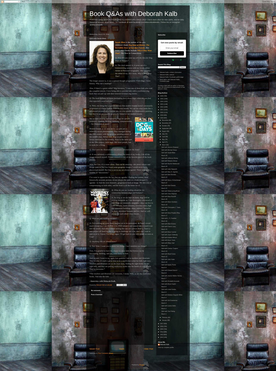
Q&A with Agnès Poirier (168, 265)
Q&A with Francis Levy (168, 226)
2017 (162, 323)
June (163, 136)
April (163, 142)
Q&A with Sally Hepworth (169, 169)
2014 (162, 332)
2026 (162, 96)
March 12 (164, 256)
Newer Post (94, 349)
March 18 (164, 210)
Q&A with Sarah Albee (168, 153)
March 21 (164, 188)
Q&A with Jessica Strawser (169, 147)
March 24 (164, 166)
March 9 (163, 267)
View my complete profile (166, 347)
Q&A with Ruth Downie (168, 185)
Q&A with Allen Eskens (168, 224)
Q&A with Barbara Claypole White (171, 295)
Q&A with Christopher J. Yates (170, 207)
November (165, 123)
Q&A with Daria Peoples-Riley (170, 213)
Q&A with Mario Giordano (169, 202)
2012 (162, 337)
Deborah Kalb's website (167, 75)
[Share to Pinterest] (126, 285)
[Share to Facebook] (124, 285)
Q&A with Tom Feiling (168, 311)
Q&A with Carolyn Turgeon (169, 248)
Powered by (166, 60)
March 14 (164, 246)
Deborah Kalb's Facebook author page (171, 77)
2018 (162, 118)
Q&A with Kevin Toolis (168, 240)
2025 (162, 99)
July (163, 134)
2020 (162, 112)
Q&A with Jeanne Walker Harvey (171, 276)
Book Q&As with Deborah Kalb (133, 13)
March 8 (163, 273)
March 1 (163, 314)
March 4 (163, 297)
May (163, 139)
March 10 (164, 262)
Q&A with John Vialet (168, 259)
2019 (162, 115)
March (164, 145)
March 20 (164, 199)
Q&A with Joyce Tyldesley (169, 235)
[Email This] (117, 285)
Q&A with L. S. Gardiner (168, 218)
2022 (162, 107)
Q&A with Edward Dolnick (169, 270)
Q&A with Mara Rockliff (168, 196)
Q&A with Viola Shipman (169, 194)
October (164, 126)
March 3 (163, 303)
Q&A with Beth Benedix (168, 174)
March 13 (164, 251)
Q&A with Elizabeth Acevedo (170, 281)
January (164, 320)
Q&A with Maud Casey (168, 254)
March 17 (164, 215)
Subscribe (172, 53)
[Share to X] (122, 285)
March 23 (164, 177)
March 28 (164, 155)
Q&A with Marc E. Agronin (169, 172)
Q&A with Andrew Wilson (169, 237)
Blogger (141, 365)
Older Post (148, 349)
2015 (162, 329)
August (164, 131)
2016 (162, 326)
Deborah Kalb (164, 344)
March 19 (164, 205)
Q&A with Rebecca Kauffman (170, 191)
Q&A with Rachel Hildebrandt (170, 164)
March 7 (163, 278)
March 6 (163, 287)
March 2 (163, 308)
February (165, 317)
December (165, 120)
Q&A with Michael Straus (169, 150)
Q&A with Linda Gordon (168, 289)
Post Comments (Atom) (105, 353)
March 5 (163, 292)
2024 (162, 101)
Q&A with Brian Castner (168, 232)
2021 (162, 109)
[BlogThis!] (119, 285)
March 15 (164, 229)
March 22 (164, 183)
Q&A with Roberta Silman (169, 161)
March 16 (164, 221)
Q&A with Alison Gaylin (168, 284)
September (165, 128)
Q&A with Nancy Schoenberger (171, 180)
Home (121, 349)
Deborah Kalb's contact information (170, 72)
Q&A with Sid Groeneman (169, 300)
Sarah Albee (120, 42)
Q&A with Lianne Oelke (168, 306)
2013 (162, 334)
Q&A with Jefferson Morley (169, 158)
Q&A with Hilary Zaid (167, 243)
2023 (162, 104)
